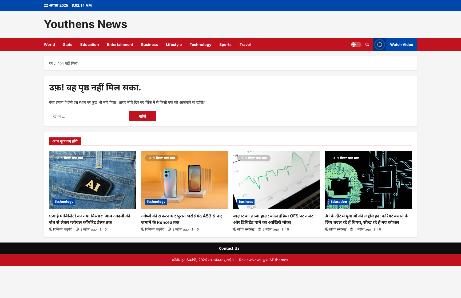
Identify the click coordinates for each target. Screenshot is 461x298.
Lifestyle (174, 44)
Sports (225, 44)
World (49, 44)
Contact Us (229, 248)
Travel (245, 44)
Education (89, 44)
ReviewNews (250, 259)
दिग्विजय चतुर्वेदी (62, 229)
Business (149, 44)
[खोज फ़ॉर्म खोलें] (367, 44)
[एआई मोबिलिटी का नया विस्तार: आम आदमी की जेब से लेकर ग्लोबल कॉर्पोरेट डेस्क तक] (92, 180)
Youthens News (85, 24)
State (67, 44)
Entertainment (120, 44)
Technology (200, 44)
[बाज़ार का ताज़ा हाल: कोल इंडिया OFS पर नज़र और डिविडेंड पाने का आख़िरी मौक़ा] (276, 180)
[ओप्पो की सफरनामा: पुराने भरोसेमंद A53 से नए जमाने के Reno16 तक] (184, 180)
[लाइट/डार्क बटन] (356, 44)
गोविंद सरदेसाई (246, 229)
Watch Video (401, 44)
